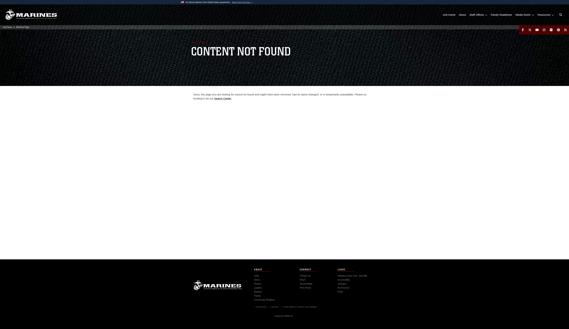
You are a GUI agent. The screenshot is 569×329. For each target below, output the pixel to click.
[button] (242, 2)
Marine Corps (217, 285)
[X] (529, 30)
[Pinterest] (558, 30)
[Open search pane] (561, 14)
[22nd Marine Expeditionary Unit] (31, 15)
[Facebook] (522, 30)
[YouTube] (537, 30)
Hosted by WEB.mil (283, 316)
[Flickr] (551, 30)
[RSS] (565, 30)
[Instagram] (544, 30)
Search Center (222, 98)
